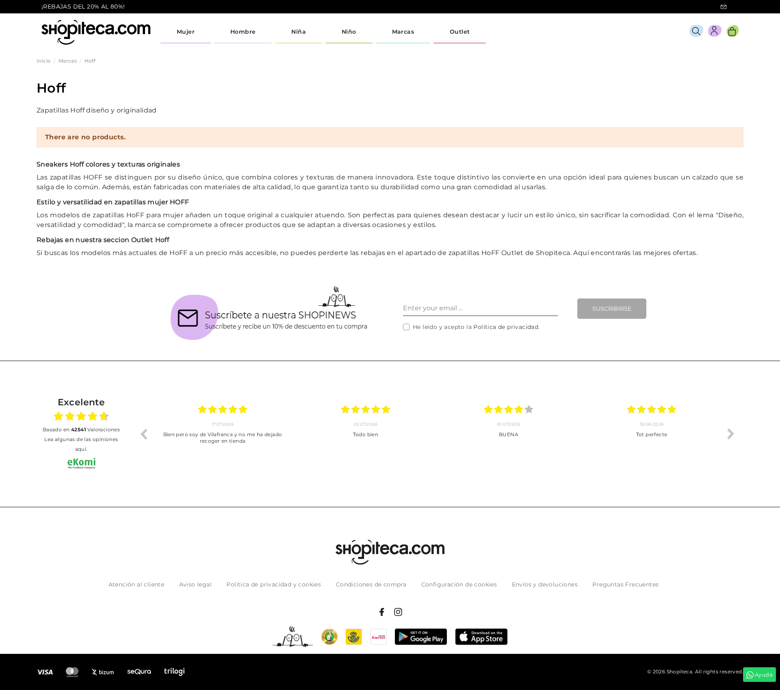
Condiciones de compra (371, 584)
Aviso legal (195, 584)
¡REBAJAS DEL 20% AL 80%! (83, 6)
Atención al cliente (136, 584)
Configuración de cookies (459, 584)
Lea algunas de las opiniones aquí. (81, 444)
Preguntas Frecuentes (625, 584)
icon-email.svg (723, 7)
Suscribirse (611, 308)
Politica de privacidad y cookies (273, 584)
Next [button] (730, 433)
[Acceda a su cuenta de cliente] (715, 32)
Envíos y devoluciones (545, 584)
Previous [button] (143, 433)
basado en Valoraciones (81, 429)
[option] (224, 433)
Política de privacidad (505, 327)
